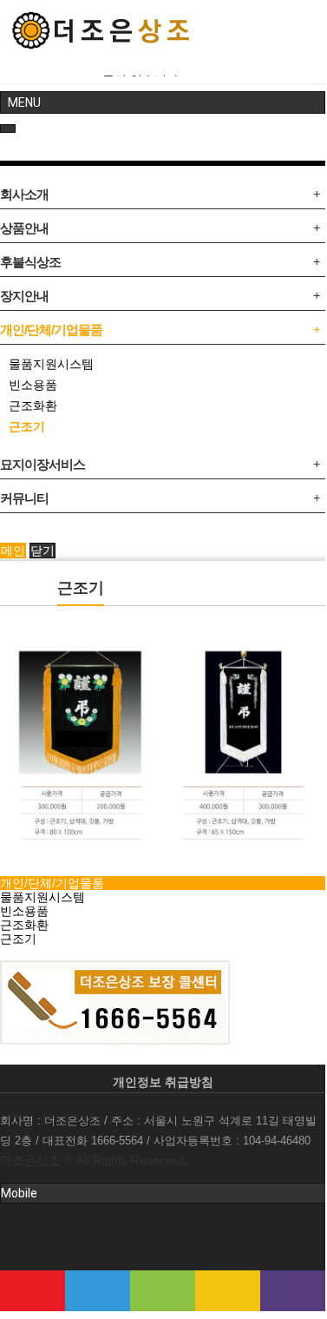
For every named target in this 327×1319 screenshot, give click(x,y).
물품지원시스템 (51, 364)
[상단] (292, 1290)
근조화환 (33, 405)
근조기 (27, 426)
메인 (13, 550)
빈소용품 (33, 385)
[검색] (97, 1290)
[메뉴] (32, 1290)
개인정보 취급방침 (163, 1082)
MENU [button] (24, 102)
